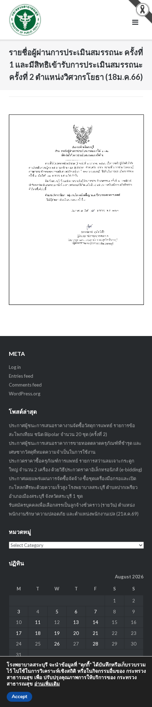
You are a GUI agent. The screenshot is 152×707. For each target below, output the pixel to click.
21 (95, 633)
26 (57, 644)
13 (76, 622)
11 (38, 622)
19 (57, 633)
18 (38, 633)
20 (76, 633)
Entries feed (21, 376)
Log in (15, 367)
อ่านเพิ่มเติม (47, 684)
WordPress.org (24, 393)
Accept (19, 696)
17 (19, 633)
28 (95, 644)
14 (95, 622)
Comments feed (25, 385)
